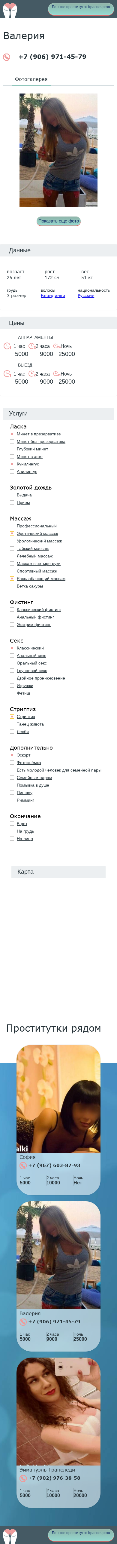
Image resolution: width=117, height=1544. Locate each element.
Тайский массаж (33, 548)
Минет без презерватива (41, 441)
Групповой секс (32, 670)
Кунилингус (28, 464)
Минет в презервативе (39, 433)
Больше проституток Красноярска (81, 7)
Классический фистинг (39, 609)
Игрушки (25, 685)
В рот (22, 823)
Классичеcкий (30, 648)
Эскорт (23, 755)
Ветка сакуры (30, 586)
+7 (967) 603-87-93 (53, 1165)
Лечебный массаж (34, 556)
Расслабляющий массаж (41, 578)
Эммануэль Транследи (47, 1469)
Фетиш (23, 693)
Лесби (23, 731)
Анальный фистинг (35, 617)
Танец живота (30, 724)
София (28, 1157)
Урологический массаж (39, 541)
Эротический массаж (37, 533)
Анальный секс (31, 655)
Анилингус (27, 471)
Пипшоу (24, 792)
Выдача (24, 495)
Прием (23, 502)
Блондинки (53, 295)
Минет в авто (30, 456)
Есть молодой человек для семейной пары (59, 770)
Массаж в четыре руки (39, 563)
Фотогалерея (31, 79)
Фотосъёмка (29, 762)
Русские (86, 295)
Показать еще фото (58, 220)
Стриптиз (26, 716)
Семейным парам (34, 777)
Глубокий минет (32, 449)
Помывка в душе (33, 785)
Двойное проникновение (41, 678)
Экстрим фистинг (34, 624)
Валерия (30, 1313)
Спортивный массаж (37, 571)
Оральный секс (32, 663)
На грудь (25, 831)
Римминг (25, 800)
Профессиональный (37, 525)
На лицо (25, 838)
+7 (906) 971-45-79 (51, 56)
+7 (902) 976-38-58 (53, 1478)
